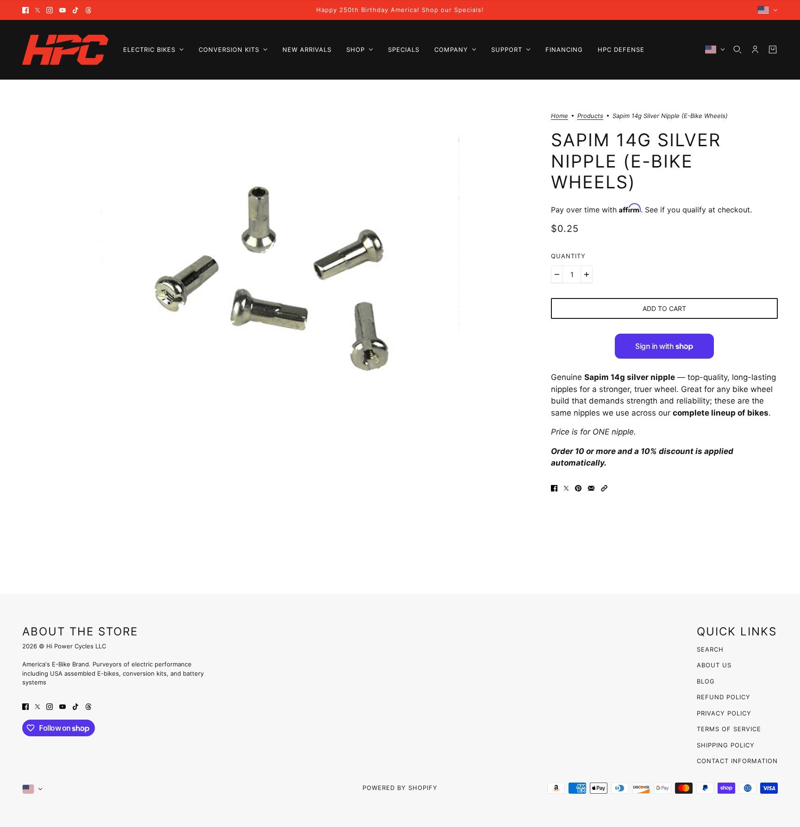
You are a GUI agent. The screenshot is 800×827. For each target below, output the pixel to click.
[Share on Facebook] (554, 487)
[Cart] (773, 49)
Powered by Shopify (400, 787)
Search (710, 649)
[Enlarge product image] (279, 284)
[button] (604, 487)
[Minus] (557, 274)
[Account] (755, 49)
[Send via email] (591, 487)
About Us (714, 665)
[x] (37, 10)
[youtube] (62, 10)
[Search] (737, 49)
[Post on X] (566, 487)
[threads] (88, 10)
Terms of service (729, 729)
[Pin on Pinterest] (578, 487)
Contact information (737, 761)
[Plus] (587, 274)
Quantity (568, 256)
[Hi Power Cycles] (65, 50)
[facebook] (25, 10)
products (590, 116)
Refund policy (723, 697)
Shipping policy (726, 745)
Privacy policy (724, 713)
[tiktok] (75, 10)
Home (559, 116)
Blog (706, 681)
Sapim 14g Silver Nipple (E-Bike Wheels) (636, 161)
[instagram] (49, 10)
